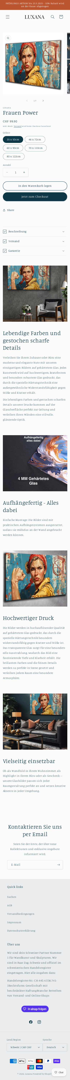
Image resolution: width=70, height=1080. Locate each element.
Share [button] (10, 209)
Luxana (28, 1074)
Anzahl (7, 164)
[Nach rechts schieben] (43, 101)
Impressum (14, 922)
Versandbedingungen (20, 913)
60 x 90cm (13, 147)
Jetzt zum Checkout (35, 196)
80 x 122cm (14, 156)
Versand (18, 126)
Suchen (11, 896)
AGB (9, 905)
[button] (7, 17)
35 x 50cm (13, 139)
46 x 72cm (35, 139)
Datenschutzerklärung (21, 930)
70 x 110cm (36, 147)
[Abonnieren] (58, 864)
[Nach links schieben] (27, 101)
